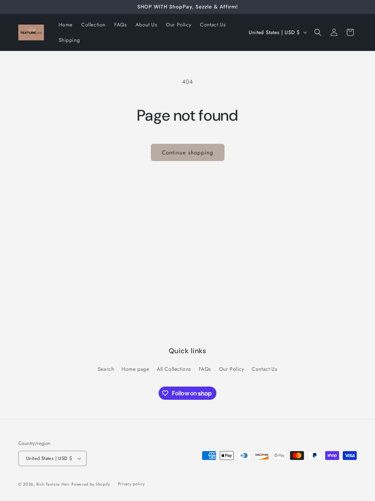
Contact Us (264, 369)
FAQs (205, 369)
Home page (135, 369)
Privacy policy (131, 484)
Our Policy (231, 369)
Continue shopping (188, 153)
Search (106, 369)
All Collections (174, 369)
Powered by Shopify (90, 484)
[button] (318, 32)
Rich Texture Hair (53, 484)
